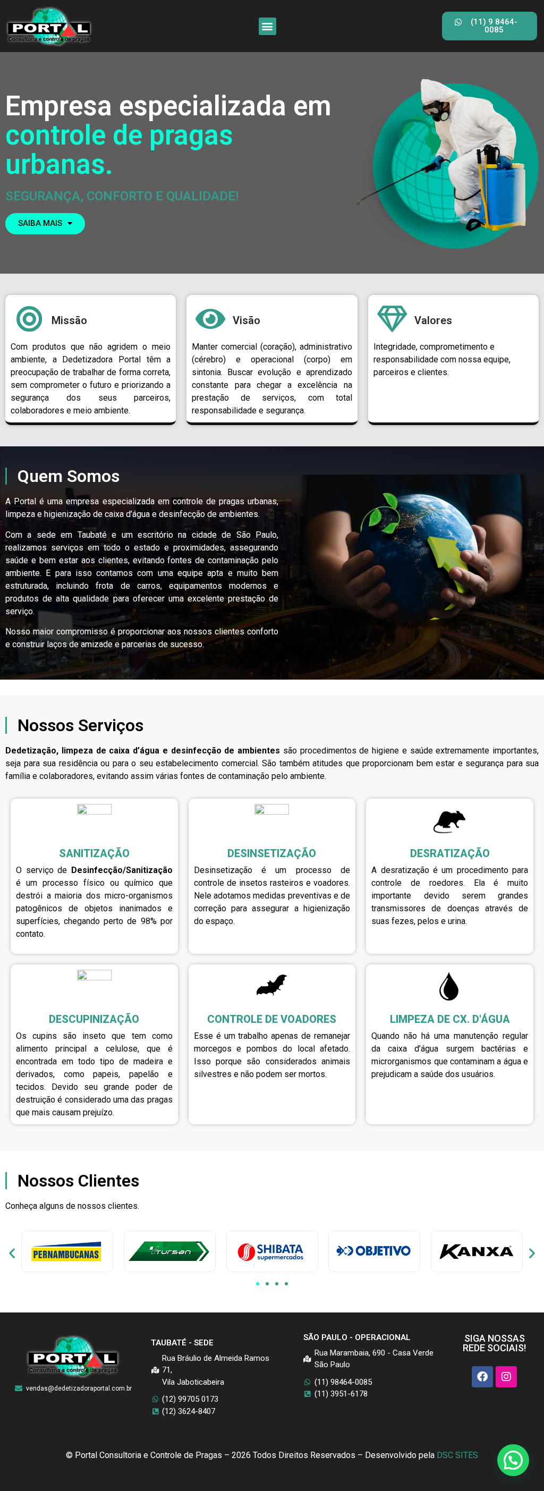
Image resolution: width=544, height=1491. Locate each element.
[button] (267, 26)
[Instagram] (506, 1376)
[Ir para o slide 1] (257, 1283)
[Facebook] (482, 1376)
